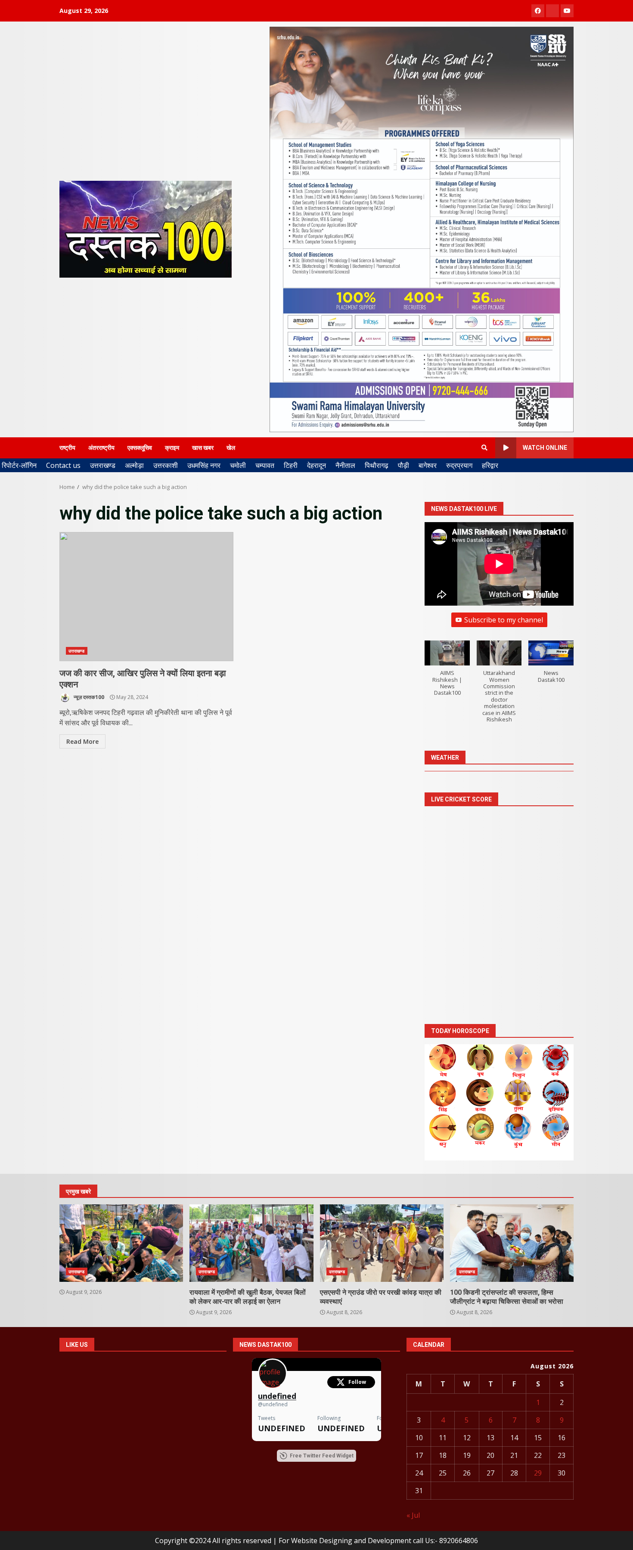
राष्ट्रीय (67, 447)
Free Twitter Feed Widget (322, 1456)
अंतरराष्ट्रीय (101, 447)
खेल (231, 447)
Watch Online (545, 447)
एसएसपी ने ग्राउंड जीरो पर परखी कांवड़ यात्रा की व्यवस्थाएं (382, 1243)
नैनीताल (345, 465)
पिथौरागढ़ (376, 465)
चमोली (238, 465)
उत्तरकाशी (165, 465)
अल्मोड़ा (134, 465)
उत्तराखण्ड (102, 465)
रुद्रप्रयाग (459, 465)
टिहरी (291, 465)
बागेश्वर (428, 465)
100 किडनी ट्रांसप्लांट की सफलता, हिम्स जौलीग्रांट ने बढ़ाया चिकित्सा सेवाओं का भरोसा (512, 1243)
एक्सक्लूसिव (139, 447)
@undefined (273, 1404)
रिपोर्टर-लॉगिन (19, 465)
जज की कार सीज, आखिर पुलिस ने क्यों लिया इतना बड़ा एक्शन (146, 596)
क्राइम (172, 447)
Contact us (63, 465)
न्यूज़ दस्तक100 (88, 697)
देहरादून (316, 465)
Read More (82, 741)
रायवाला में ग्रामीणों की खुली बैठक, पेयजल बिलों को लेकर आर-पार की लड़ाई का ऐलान (251, 1243)
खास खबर (203, 447)
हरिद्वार (490, 465)
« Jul (413, 1515)
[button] (447, 672)
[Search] (484, 447)
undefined (277, 1396)
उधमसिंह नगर (203, 465)
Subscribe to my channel (503, 620)
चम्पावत (264, 465)
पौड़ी (403, 465)
